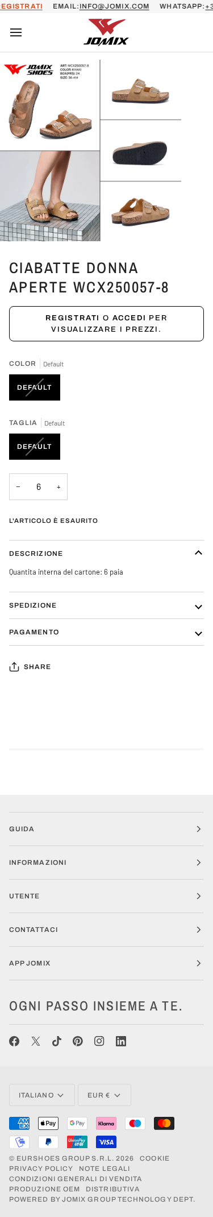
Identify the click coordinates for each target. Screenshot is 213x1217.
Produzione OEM (44, 1189)
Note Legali (104, 1169)
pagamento (34, 632)
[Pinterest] (78, 1041)
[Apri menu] (26, 32)
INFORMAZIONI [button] (37, 863)
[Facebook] (14, 1041)
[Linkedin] (121, 1041)
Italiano (36, 1095)
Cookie (154, 1158)
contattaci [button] (33, 930)
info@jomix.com (114, 6)
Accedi (129, 318)
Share (37, 667)
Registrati (72, 318)
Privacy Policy (41, 1169)
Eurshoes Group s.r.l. (65, 1158)
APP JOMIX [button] (30, 963)
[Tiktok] (56, 1041)
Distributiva (113, 1189)
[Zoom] (21, 220)
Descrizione (36, 554)
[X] (36, 1041)
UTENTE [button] (24, 896)
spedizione (33, 605)
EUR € (98, 1095)
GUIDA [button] (22, 829)
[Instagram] (99, 1041)
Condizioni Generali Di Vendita (75, 1179)
